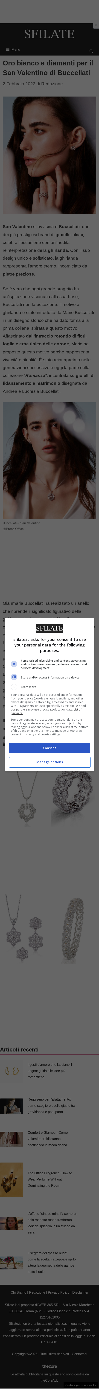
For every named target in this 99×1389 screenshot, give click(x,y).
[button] (49, 687)
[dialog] (49, 694)
